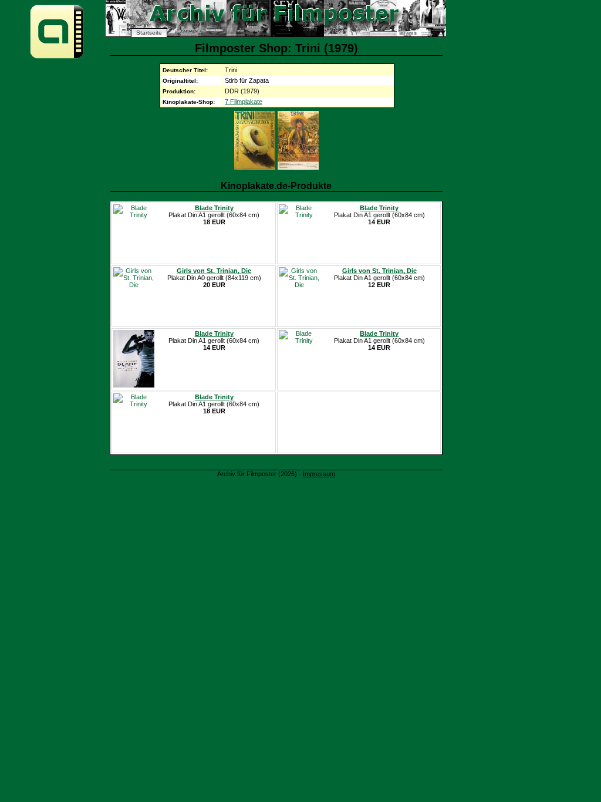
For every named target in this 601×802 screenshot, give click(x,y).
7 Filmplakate (243, 101)
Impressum (319, 473)
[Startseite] (57, 57)
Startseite (149, 32)
